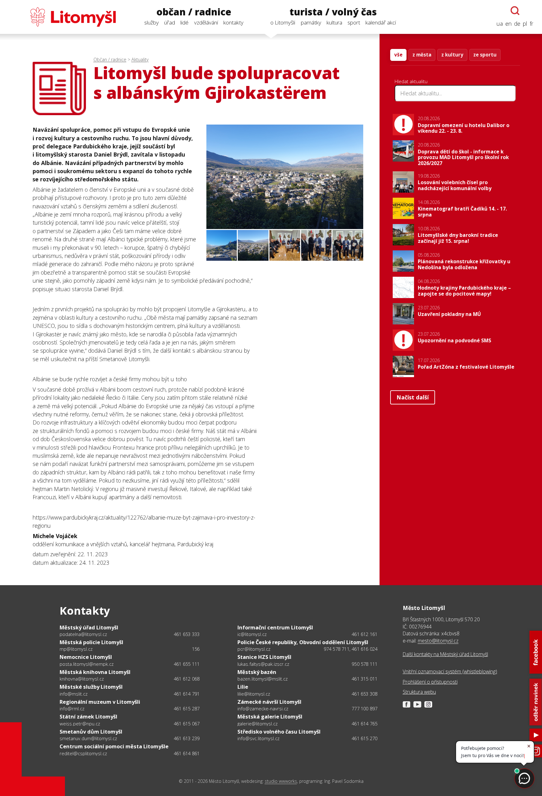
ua (500, 23)
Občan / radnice (109, 59)
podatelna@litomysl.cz (83, 634)
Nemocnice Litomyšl (86, 656)
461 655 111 (186, 664)
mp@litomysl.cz (76, 648)
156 (196, 649)
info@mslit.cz (74, 693)
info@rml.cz (72, 708)
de (517, 23)
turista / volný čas (333, 12)
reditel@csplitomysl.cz (83, 753)
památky (311, 22)
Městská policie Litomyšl (91, 642)
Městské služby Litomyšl (91, 686)
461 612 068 (186, 679)
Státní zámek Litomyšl (88, 716)
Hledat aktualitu (411, 81)
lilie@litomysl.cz (253, 693)
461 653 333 (186, 634)
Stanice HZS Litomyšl (264, 656)
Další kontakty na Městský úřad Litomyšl (445, 654)
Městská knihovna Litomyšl (95, 672)
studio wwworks (281, 781)
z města (421, 54)
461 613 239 (186, 738)
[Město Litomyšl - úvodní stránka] (62, 17)
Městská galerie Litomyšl (269, 716)
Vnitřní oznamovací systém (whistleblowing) (450, 671)
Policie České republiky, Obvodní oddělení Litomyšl (302, 642)
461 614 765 (364, 723)
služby (151, 22)
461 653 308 (364, 694)
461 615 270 (364, 738)
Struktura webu (419, 691)
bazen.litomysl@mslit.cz (262, 678)
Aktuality (140, 59)
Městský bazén (256, 672)
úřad (169, 22)
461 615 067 (186, 723)
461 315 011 (364, 679)
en (508, 23)
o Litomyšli (282, 22)
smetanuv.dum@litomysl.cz (88, 738)
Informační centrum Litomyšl (275, 627)
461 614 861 (186, 753)
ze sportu (485, 54)
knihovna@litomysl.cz (82, 678)
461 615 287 (186, 708)
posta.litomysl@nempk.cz (87, 663)
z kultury (452, 54)
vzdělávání (206, 22)
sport (354, 22)
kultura (334, 22)
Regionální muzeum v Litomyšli (100, 701)
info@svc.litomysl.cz (258, 738)
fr (531, 23)
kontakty (233, 22)
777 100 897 (364, 708)
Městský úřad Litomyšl (89, 627)
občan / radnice (194, 12)
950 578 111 (364, 664)
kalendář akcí (380, 22)
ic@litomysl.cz (252, 634)
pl (525, 23)
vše (398, 54)
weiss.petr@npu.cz (80, 723)
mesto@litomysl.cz (438, 640)
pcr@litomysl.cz (253, 648)
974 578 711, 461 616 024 (351, 649)
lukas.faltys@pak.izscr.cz (263, 663)
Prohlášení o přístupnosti (430, 681)
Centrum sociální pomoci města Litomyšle (114, 746)
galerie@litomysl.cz (257, 723)
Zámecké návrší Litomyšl (269, 701)
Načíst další (412, 397)
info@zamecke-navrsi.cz (262, 708)
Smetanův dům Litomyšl (91, 731)
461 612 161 (364, 634)
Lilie (242, 686)
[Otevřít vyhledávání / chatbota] (515, 10)
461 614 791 (186, 694)
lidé (184, 22)
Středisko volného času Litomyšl (279, 731)
